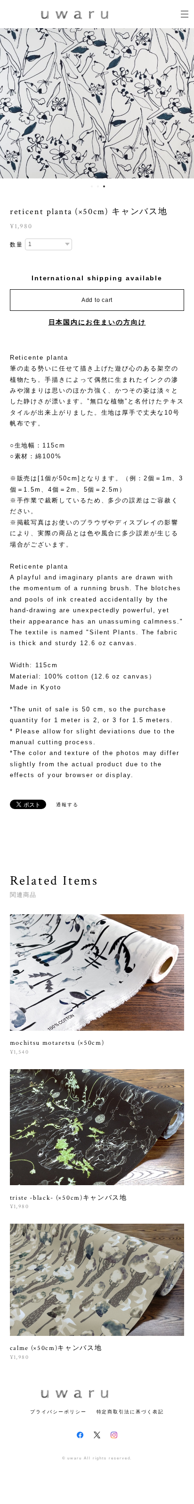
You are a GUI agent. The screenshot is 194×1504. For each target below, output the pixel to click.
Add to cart (97, 300)
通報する (67, 804)
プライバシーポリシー (58, 1411)
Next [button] (180, 103)
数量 (16, 244)
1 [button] (92, 186)
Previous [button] (14, 103)
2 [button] (98, 186)
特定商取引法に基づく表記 (130, 1411)
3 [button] (104, 186)
